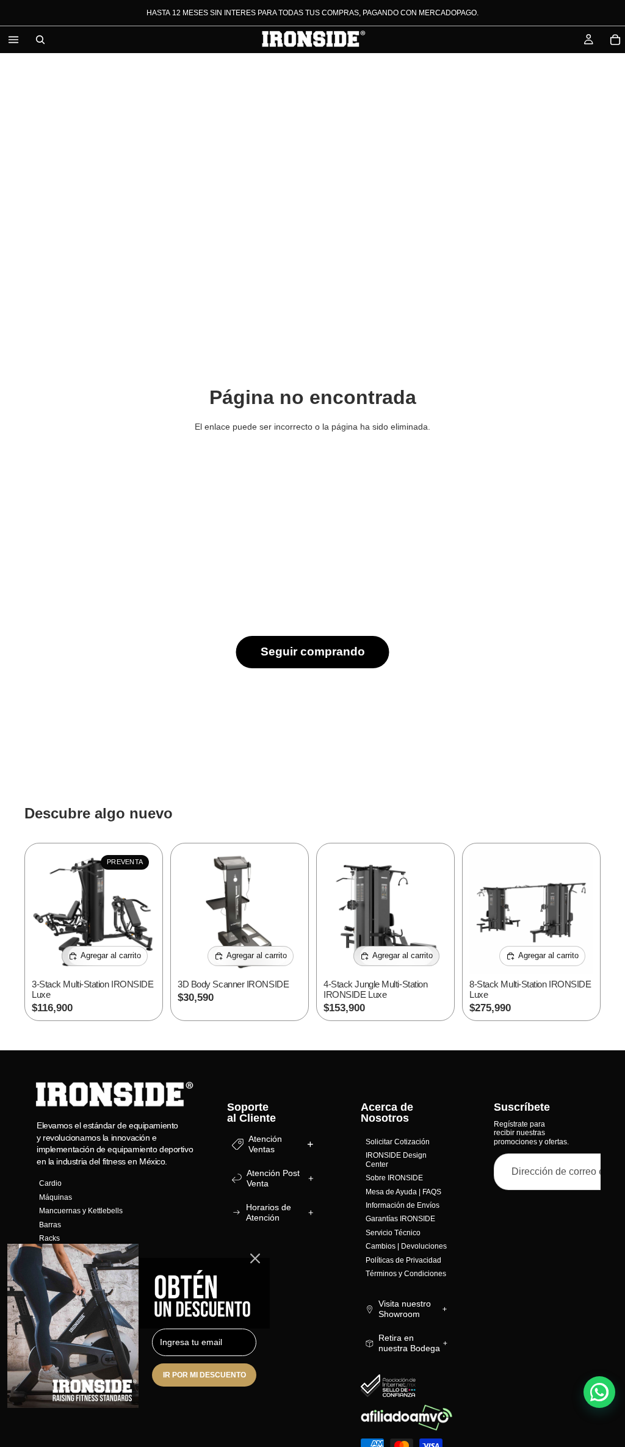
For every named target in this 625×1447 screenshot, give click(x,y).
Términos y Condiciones (406, 1273)
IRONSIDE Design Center (396, 1159)
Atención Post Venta (273, 1178)
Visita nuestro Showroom (404, 1309)
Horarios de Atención (268, 1212)
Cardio (50, 1183)
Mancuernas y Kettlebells (81, 1211)
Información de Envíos (402, 1205)
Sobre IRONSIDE (394, 1178)
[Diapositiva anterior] (45, 911)
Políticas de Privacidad (403, 1259)
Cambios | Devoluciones (406, 1246)
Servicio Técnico (393, 1232)
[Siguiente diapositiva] (142, 911)
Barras (50, 1224)
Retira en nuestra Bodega (409, 1343)
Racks (49, 1238)
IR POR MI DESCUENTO (204, 1375)
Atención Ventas (265, 1144)
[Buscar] (40, 39)
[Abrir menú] (13, 39)
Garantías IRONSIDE (400, 1218)
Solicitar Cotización (398, 1142)
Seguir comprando (313, 651)
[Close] (255, 1258)
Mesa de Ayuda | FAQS (403, 1191)
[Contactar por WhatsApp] (599, 1392)
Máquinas (55, 1197)
